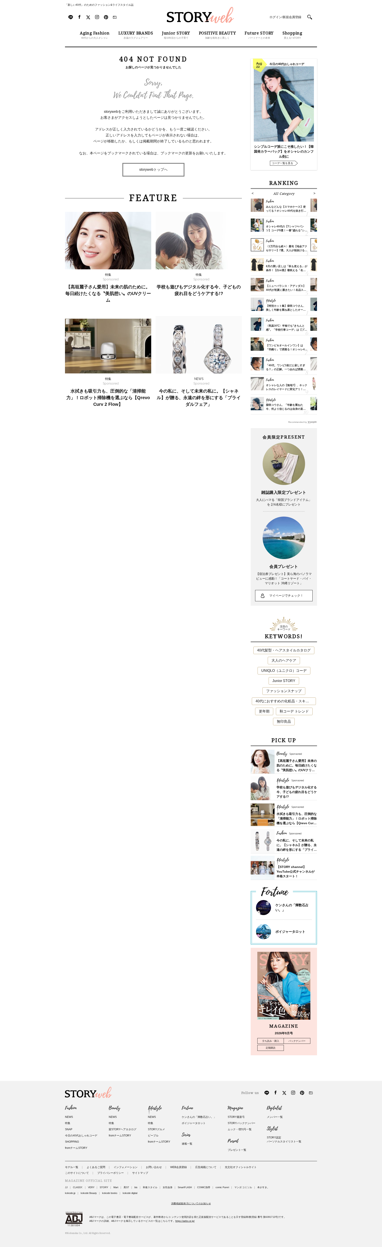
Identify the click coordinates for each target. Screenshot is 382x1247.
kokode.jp (70, 1193)
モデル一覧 (71, 1167)
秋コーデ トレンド (294, 711)
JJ (66, 1187)
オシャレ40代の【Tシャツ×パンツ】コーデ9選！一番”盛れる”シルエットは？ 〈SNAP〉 (286, 230)
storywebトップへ (153, 169)
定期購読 (270, 1047)
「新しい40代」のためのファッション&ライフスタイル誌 (99, 4)
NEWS (69, 1117)
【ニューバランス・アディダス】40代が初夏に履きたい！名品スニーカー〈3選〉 (286, 289)
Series (186, 1135)
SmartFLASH (185, 1187)
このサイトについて (77, 1172)
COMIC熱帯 (203, 1187)
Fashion (70, 1108)
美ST (126, 1187)
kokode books (109, 1193)
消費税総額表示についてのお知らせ (191, 1203)
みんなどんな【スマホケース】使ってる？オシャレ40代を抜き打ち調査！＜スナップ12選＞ (286, 210)
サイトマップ (140, 1172)
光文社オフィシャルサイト (241, 1167)
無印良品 (284, 721)
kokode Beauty (89, 1193)
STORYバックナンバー (241, 1123)
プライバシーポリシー (110, 1172)
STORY (104, 1187)
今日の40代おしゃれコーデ (81, 1135)
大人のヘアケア (283, 660)
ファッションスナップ (284, 691)
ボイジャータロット (290, 931)
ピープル (153, 1135)
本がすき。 (263, 1187)
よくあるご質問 (96, 1167)
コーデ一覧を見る (282, 163)
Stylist (272, 1128)
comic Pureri (222, 1187)
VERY (91, 1187)
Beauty (114, 1108)
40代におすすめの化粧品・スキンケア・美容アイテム (286, 701)
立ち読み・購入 (270, 1041)
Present (233, 1141)
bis (136, 1187)
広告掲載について (205, 1167)
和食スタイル (150, 1187)
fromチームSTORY (76, 1147)
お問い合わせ (154, 1167)
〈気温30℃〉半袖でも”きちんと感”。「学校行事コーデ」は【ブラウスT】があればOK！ (286, 329)
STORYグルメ (156, 1129)
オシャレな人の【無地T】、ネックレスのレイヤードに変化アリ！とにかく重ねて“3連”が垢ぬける (286, 389)
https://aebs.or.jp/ (185, 1221)
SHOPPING (72, 1141)
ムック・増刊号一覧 (240, 1129)
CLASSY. (78, 1187)
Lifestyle (155, 1108)
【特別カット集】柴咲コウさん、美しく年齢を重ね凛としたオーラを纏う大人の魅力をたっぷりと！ (286, 309)
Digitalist (274, 1108)
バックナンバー (297, 1041)
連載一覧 (187, 1143)
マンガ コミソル (243, 1187)
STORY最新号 (236, 1117)
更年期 (264, 711)
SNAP (68, 1129)
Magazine (235, 1108)
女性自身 (167, 1187)
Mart (115, 1187)
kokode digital (130, 1193)
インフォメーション (126, 1167)
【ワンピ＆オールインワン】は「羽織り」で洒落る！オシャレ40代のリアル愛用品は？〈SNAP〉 (286, 349)
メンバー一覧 (275, 1117)
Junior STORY (283, 681)
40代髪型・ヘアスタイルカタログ (284, 650)
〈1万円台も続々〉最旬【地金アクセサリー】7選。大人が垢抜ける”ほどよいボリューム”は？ (286, 250)
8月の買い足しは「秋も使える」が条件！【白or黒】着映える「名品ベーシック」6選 (286, 270)
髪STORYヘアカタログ (122, 1129)
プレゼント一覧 (237, 1149)
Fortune (187, 1108)
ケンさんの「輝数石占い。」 (199, 1117)
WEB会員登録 (178, 1167)
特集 (67, 1123)
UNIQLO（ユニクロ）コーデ (284, 670)
